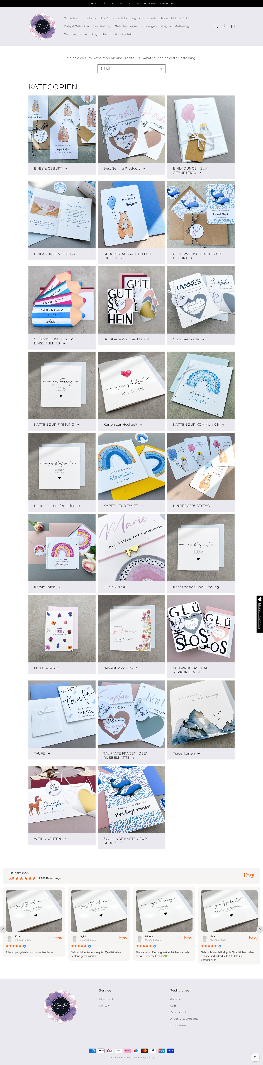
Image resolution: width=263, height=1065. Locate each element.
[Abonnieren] (161, 69)
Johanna (215, 936)
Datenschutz (179, 1012)
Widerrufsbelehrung (184, 1018)
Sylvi (18, 936)
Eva (147, 936)
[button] (216, 26)
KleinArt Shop (124, 1057)
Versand (175, 999)
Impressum (178, 1025)
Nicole (84, 936)
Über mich (106, 999)
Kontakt (104, 1005)
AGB (173, 1005)
